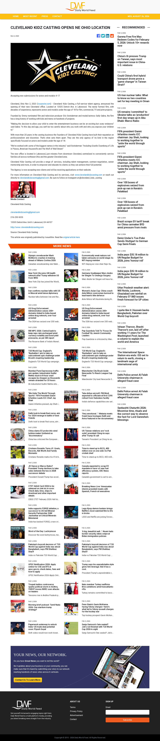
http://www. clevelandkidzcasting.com (27, 227)
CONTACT (57, 16)
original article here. (71, 237)
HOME (16, 16)
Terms (73, 707)
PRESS (45, 16)
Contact (73, 719)
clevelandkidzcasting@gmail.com (34, 178)
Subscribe (127, 720)
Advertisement (76, 715)
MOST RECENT (30, 16)
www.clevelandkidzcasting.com (88, 175)
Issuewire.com (44, 104)
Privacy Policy (76, 711)
